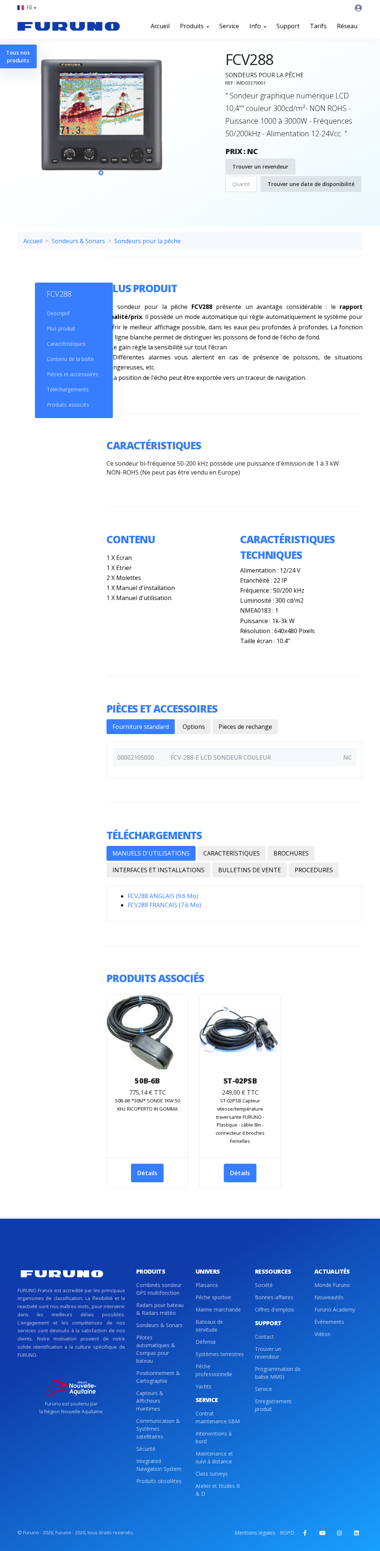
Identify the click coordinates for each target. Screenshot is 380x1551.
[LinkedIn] (356, 1532)
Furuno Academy (334, 1309)
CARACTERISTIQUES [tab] (231, 853)
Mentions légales (255, 1532)
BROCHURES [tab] (291, 853)
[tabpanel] (100, 122)
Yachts (204, 1386)
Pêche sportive (213, 1297)
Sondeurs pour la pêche (147, 241)
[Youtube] (322, 1532)
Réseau (347, 26)
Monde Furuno (332, 1284)
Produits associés (68, 404)
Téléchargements (68, 389)
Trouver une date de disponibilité (311, 184)
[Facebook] (305, 1532)
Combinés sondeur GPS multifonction (158, 1288)
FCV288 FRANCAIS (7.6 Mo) (164, 905)
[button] (26, 8)
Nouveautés (329, 1297)
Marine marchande (218, 1309)
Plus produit (61, 328)
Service (229, 26)
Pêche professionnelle (214, 1370)
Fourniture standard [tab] (140, 727)
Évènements (329, 1321)
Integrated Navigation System (158, 1464)
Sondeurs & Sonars (78, 241)
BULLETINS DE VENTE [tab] (249, 870)
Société (264, 1284)
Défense (206, 1341)
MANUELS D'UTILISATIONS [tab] (151, 853)
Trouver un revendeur (260, 166)
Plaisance (207, 1284)
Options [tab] (194, 727)
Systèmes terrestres (220, 1354)
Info (255, 26)
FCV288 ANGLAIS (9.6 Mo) (163, 896)
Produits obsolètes (158, 1481)
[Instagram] (339, 1532)
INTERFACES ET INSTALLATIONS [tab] (158, 870)
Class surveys (212, 1473)
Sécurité (145, 1448)
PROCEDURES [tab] (314, 870)
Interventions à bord (214, 1437)
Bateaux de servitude (209, 1325)
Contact (264, 1336)
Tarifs (318, 26)
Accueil (160, 26)
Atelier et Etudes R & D (218, 1489)
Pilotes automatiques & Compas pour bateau (155, 1349)
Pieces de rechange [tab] (245, 727)
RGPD (287, 1532)
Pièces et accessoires (72, 374)
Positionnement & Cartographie (158, 1376)
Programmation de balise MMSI (278, 1372)
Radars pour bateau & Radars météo (160, 1308)
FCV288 (59, 294)
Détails (147, 1173)
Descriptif (58, 313)
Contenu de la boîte (70, 358)
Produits (192, 26)
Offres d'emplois (274, 1309)
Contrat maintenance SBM (218, 1417)
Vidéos (322, 1333)
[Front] (68, 26)
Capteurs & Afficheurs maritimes (149, 1400)
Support (287, 26)
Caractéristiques (66, 343)
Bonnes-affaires (274, 1297)
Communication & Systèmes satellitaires (158, 1428)
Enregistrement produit (273, 1405)
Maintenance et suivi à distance (214, 1457)
